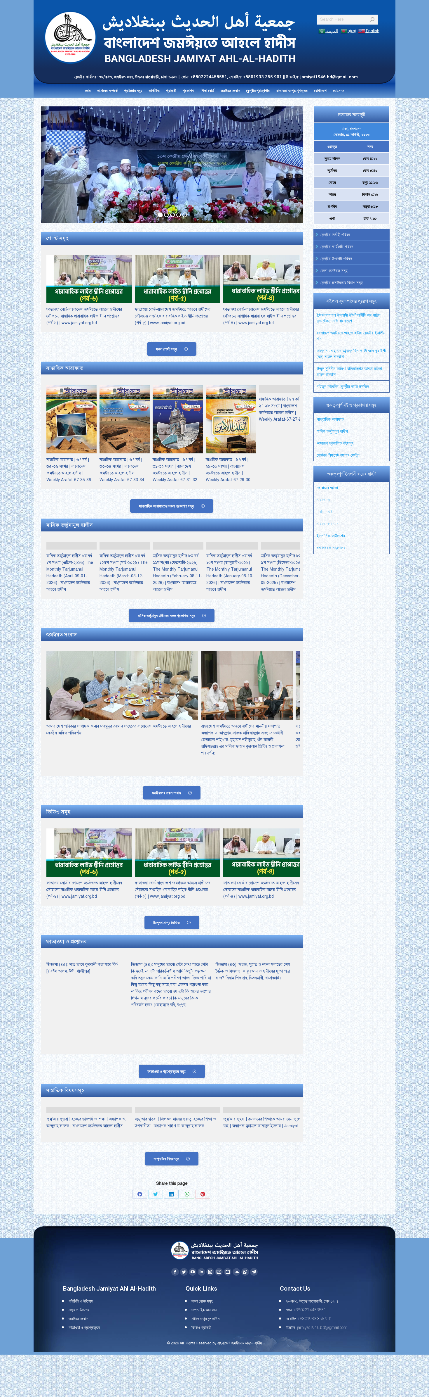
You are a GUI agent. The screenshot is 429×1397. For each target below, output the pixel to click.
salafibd (324, 511)
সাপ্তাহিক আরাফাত (330, 419)
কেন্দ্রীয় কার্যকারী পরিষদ (336, 246)
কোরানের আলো (327, 488)
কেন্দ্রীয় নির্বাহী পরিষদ (335, 234)
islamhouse (327, 523)
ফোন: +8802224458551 (306, 1310)
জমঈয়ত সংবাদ (78, 1318)
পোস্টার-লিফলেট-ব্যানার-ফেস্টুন (338, 455)
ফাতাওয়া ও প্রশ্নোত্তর (84, 1327)
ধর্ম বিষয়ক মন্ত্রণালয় (331, 547)
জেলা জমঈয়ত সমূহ (334, 270)
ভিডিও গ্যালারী (201, 1327)
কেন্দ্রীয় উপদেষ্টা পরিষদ (336, 258)
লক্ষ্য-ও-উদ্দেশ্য (79, 1310)
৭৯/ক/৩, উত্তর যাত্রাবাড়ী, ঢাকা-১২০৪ (312, 1301)
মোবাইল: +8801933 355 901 (309, 1318)
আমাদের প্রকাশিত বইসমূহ (335, 443)
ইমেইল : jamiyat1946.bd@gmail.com (316, 1327)
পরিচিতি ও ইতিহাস (81, 1301)
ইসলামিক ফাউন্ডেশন (331, 535)
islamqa (324, 499)
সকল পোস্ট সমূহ (201, 1301)
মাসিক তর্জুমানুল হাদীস (332, 431)
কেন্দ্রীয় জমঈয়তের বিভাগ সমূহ (341, 282)
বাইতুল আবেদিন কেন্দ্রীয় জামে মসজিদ (343, 386)
